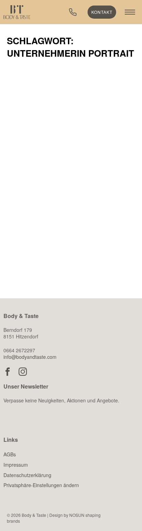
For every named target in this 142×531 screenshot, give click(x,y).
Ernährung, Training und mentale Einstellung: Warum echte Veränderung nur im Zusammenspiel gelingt (68, 202)
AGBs (9, 454)
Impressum (15, 464)
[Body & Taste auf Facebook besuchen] (7, 371)
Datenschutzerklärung (27, 475)
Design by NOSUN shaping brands (54, 518)
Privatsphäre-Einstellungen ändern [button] (41, 485)
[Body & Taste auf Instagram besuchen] (23, 371)
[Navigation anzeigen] (130, 12)
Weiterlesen (43, 265)
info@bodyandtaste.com (30, 356)
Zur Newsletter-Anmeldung (59, 434)
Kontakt (101, 12)
